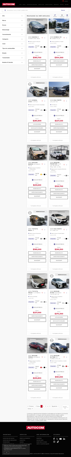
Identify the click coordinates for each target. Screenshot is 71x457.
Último (30, 408)
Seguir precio (38, 52)
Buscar (63, 10)
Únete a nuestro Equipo (43, 443)
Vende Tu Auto (41, 4)
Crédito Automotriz (25, 438)
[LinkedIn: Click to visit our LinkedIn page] (64, 439)
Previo (38, 406)
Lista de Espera (37, 124)
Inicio (20, 4)
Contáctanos (40, 440)
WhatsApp (37, 68)
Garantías (22, 440)
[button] (46, 26)
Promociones (6, 442)
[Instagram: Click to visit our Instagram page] (55, 441)
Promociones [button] (56, 4)
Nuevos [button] (24, 4)
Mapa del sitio (61, 453)
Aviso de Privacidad (54, 453)
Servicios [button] (62, 4)
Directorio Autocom (42, 442)
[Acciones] (45, 38)
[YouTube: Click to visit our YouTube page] (61, 439)
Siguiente (55, 406)
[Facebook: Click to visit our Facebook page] (54, 439)
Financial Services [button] (49, 4)
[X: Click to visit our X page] (57, 439)
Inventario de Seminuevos (32, 4)
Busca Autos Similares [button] (37, 128)
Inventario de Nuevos (8, 438)
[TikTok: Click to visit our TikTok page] (58, 441)
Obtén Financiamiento (37, 64)
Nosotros (39, 438)
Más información (8, 449)
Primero (31, 406)
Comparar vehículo (36, 77)
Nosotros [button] (67, 4)
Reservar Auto (37, 61)
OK (6, 452)
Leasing (22, 442)
